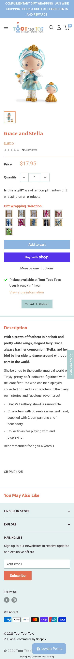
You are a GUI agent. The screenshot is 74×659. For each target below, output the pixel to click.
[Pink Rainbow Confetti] (59, 213)
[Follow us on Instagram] (14, 600)
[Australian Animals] (34, 213)
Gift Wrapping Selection (23, 206)
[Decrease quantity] (24, 177)
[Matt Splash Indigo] (9, 222)
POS (6, 639)
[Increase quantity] (45, 177)
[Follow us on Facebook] (6, 600)
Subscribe (18, 576)
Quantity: (11, 177)
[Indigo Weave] (34, 222)
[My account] (59, 27)
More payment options (37, 268)
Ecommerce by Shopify (31, 639)
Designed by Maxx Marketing (37, 656)
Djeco (9, 144)
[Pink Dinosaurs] (46, 213)
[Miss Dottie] (21, 222)
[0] (66, 27)
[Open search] (51, 27)
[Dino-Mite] (9, 231)
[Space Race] (46, 222)
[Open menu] (6, 27)
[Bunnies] (21, 213)
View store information (26, 292)
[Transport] (59, 222)
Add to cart (37, 244)
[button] (37, 304)
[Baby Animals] (9, 213)
